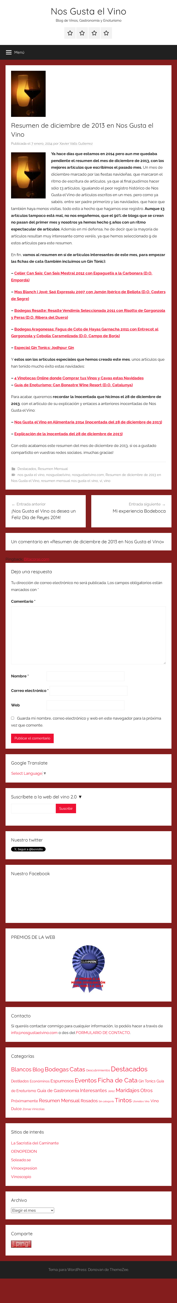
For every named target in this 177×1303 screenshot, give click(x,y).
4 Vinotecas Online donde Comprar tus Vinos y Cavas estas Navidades (79, 378)
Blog (38, 1070)
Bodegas (57, 1069)
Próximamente (24, 1101)
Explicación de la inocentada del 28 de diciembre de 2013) (68, 433)
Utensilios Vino (141, 1101)
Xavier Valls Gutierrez (76, 144)
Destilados (20, 1081)
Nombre (20, 676)
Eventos (86, 1080)
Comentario (23, 601)
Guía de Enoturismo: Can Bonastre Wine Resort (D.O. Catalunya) (73, 385)
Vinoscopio (21, 1176)
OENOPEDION (24, 1151)
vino (107, 481)
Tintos (123, 1100)
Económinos (40, 1081)
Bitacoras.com (36, 559)
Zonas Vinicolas (33, 1109)
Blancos (21, 1069)
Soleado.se (21, 1160)
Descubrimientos (98, 1070)
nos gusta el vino (31, 475)
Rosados (89, 1100)
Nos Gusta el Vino (88, 11)
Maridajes (127, 1090)
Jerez (111, 1091)
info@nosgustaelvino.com (34, 1032)
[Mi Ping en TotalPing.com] (21, 1246)
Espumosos (62, 1081)
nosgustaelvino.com (88, 475)
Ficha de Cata (118, 1080)
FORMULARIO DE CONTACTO (103, 1032)
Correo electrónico (30, 690)
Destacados (27, 469)
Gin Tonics (147, 1081)
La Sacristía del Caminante (35, 1143)
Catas (77, 1069)
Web (15, 705)
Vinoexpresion (24, 1168)
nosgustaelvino (58, 475)
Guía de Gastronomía (58, 1090)
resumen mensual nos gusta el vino (69, 481)
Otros (146, 1090)
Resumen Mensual (53, 469)
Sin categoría (106, 1101)
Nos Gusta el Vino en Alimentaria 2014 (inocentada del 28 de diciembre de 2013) (88, 422)
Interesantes (93, 1090)
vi (101, 481)
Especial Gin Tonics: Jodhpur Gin (44, 347)
